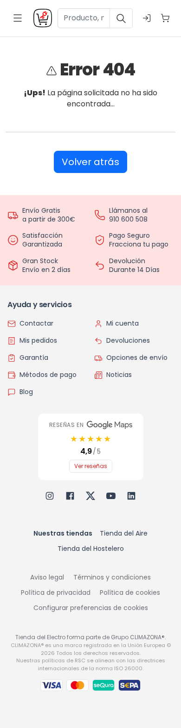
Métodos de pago (48, 374)
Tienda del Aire (124, 533)
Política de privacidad (55, 592)
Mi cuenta (122, 323)
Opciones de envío (137, 357)
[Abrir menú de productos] (17, 18)
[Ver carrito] (165, 18)
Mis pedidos (38, 340)
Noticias (119, 374)
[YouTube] (111, 495)
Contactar (36, 323)
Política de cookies (130, 592)
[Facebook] (70, 495)
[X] (90, 495)
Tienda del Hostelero (91, 548)
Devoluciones (128, 340)
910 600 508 (128, 219)
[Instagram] (49, 495)
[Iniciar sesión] (146, 18)
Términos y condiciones (112, 577)
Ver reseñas (90, 466)
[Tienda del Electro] (42, 18)
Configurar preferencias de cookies (90, 607)
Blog (26, 391)
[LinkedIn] (131, 495)
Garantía (33, 357)
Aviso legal (47, 577)
